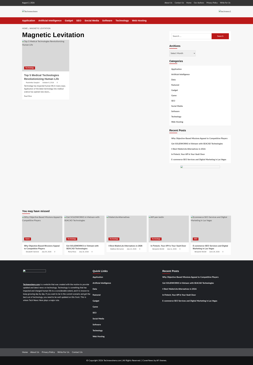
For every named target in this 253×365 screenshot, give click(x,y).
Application (28, 20)
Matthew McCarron (117, 249)
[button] (229, 20)
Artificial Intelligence (50, 20)
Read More (28, 96)
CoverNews (147, 360)
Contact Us (179, 3)
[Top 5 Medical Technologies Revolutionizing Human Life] (45, 55)
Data (173, 80)
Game (174, 96)
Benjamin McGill (158, 249)
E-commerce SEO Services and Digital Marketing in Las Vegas (198, 160)
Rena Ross (72, 252)
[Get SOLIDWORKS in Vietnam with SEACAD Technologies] (84, 229)
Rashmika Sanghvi (33, 83)
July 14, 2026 (131, 249)
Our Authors (199, 3)
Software (107, 20)
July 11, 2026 (172, 249)
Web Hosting (139, 20)
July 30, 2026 (46, 252)
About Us (168, 3)
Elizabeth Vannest (32, 252)
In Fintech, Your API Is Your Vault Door (188, 154)
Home (188, 3)
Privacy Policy (212, 3)
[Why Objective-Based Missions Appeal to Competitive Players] (42, 229)
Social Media (92, 20)
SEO (78, 20)
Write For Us (225, 3)
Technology (122, 20)
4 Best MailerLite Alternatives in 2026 (188, 149)
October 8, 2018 (48, 83)
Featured (175, 85)
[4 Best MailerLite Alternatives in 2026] (126, 229)
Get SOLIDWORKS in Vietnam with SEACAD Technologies (197, 144)
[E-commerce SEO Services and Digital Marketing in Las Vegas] (211, 229)
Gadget (69, 20)
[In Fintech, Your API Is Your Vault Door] (169, 229)
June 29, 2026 (214, 252)
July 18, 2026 (84, 252)
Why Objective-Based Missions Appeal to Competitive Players (199, 139)
